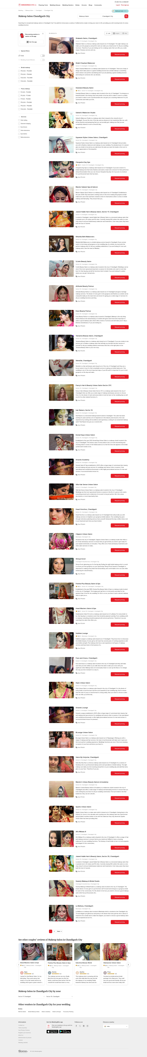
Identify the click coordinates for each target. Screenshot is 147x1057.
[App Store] (52, 1033)
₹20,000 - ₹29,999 (26, 109)
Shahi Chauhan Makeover (85, 63)
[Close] (43, 34)
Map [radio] (126, 33)
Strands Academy (82, 460)
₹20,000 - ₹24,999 (26, 78)
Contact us (21, 1025)
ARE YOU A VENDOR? (122, 2)
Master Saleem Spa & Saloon (87, 187)
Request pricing (120, 54)
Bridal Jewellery (46, 1011)
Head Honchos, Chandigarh (86, 509)
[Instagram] (87, 1025)
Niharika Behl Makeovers (85, 237)
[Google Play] (65, 1033)
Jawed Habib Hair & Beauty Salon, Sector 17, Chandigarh (97, 212)
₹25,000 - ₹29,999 (26, 81)
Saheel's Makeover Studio (85, 113)
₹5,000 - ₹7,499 (26, 95)
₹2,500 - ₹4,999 (26, 92)
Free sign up (125, 5)
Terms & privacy (22, 1027)
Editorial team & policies (24, 1037)
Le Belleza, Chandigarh (84, 906)
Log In (118, 5)
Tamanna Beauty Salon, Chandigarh (89, 336)
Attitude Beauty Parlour (85, 286)
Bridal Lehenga (57, 1011)
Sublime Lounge (82, 633)
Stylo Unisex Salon (83, 683)
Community (98, 5)
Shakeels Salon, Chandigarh (86, 38)
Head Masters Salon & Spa (86, 608)
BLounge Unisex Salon (84, 732)
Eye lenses (24, 127)
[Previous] (19, 965)
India (108, 1026)
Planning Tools (43, 5)
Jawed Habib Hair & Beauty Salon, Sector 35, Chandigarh (97, 856)
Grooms (84, 5)
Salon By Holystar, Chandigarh (87, 757)
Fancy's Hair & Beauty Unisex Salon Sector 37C (94, 385)
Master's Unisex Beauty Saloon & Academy (92, 782)
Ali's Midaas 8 (81, 832)
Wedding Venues (55, 5)
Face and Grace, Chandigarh (86, 658)
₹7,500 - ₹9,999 (26, 99)
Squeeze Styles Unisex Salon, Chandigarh (92, 137)
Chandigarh (39, 10)
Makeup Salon (29, 10)
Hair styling (24, 120)
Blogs (90, 5)
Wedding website (23, 1042)
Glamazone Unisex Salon (112, 963)
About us (20, 1035)
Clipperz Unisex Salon (84, 534)
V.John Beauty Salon (83, 261)
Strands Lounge (82, 708)
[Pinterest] (83, 1025)
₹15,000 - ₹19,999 (26, 74)
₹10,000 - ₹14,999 (26, 71)
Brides (78, 5)
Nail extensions (25, 137)
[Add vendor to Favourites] (71, 39)
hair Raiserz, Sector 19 (84, 410)
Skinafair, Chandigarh (84, 361)
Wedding (20, 10)
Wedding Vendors (68, 5)
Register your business (24, 1032)
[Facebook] (76, 1025)
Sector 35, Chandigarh (52, 996)
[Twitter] (79, 1025)
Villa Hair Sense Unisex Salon (87, 485)
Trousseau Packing (68, 1011)
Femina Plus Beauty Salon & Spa (88, 584)
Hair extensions (25, 130)
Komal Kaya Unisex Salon (85, 435)
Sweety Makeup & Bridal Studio (88, 881)
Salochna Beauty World (84, 963)
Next (58, 931)
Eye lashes (24, 134)
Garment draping (26, 123)
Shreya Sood (80, 559)
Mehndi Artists (22, 1011)
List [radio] (109, 33)
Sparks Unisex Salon (83, 807)
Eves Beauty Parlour (83, 311)
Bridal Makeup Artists (33, 1011)
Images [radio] (117, 33)
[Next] (128, 965)
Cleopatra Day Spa (83, 162)
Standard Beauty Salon (84, 88)
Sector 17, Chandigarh (24, 996)
